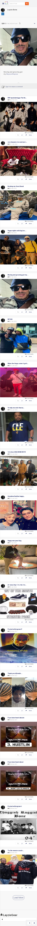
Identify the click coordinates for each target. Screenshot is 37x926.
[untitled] (18, 47)
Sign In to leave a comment (14, 87)
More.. (30, 135)
